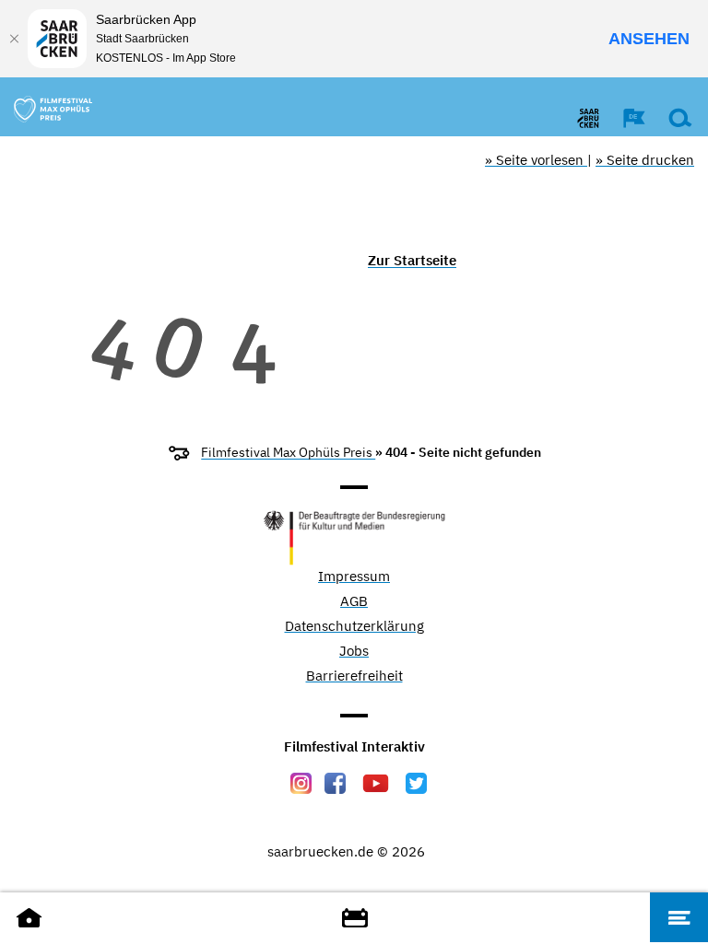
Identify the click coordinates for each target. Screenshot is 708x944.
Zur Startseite (412, 260)
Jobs (354, 651)
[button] (625, 118)
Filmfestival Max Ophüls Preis (288, 452)
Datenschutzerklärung (354, 627)
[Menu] (679, 917)
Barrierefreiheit (354, 676)
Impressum (354, 577)
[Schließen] (13, 38)
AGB (354, 602)
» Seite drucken (645, 160)
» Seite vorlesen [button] (536, 160)
